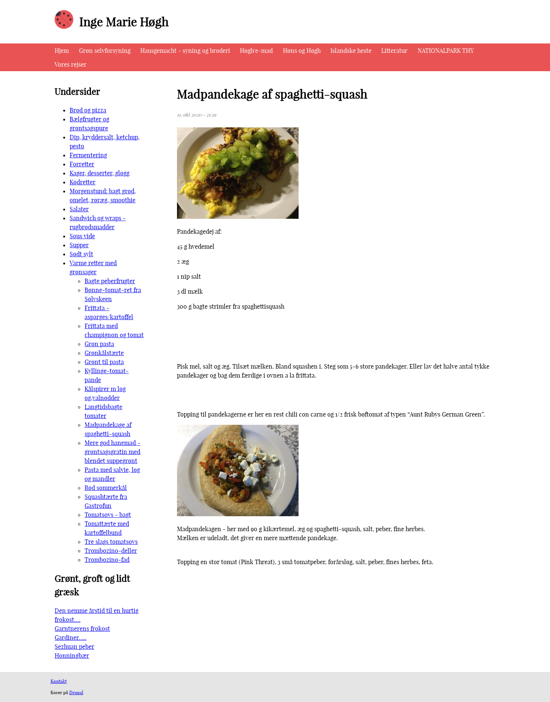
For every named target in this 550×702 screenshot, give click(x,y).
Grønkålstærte (104, 353)
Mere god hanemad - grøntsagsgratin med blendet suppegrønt (112, 452)
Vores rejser (70, 64)
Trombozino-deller (111, 550)
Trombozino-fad (107, 559)
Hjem (62, 50)
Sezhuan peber (74, 646)
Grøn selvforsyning (105, 50)
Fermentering (88, 155)
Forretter (82, 164)
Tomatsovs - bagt (108, 514)
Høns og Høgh (302, 50)
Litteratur (394, 50)
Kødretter (82, 182)
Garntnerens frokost (82, 628)
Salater (79, 209)
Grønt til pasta (104, 362)
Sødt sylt (81, 254)
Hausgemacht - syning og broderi (185, 50)
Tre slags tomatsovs (111, 541)
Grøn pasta (99, 344)
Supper (79, 245)
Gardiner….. (70, 637)
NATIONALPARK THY (446, 50)
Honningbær (72, 655)
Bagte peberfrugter (110, 281)
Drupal (76, 692)
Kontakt (59, 681)
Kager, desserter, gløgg (99, 173)
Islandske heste (351, 50)
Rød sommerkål (106, 487)
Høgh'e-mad (256, 50)
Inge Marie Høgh (124, 21)
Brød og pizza (88, 110)
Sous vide (82, 236)
